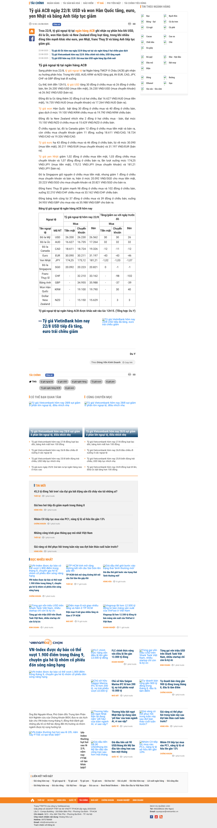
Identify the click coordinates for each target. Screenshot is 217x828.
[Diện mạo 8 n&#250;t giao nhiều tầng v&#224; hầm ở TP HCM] (83, 607)
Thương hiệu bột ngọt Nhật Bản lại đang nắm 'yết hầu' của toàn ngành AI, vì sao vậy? (124, 716)
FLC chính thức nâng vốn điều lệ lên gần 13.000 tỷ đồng (123, 654)
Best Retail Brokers (109, 785)
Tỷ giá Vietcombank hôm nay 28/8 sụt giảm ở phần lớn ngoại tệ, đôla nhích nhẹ (55, 433)
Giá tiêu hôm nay (137, 781)
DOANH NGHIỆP (123, 800)
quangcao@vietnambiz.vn (167, 811)
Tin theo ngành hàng (156, 6)
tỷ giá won (69, 387)
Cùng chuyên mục (99, 397)
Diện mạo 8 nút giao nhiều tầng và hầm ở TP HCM (82, 614)
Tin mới (40, 485)
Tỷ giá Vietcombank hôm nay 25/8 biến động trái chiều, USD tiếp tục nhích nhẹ (55, 460)
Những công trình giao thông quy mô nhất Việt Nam (63, 533)
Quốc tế (115, 726)
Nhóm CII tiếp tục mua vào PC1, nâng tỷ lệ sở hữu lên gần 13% (69, 519)
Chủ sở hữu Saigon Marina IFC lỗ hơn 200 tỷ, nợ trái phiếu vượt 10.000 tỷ (123, 686)
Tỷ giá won (45, 108)
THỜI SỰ (40, 800)
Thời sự (37, 496)
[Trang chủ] (32, 31)
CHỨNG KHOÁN (108, 800)
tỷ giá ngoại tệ (73, 70)
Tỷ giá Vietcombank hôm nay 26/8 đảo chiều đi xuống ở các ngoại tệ (54, 451)
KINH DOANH (138, 800)
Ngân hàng (53, 3)
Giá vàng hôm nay (41, 781)
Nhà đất (69, 621)
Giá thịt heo (71, 785)
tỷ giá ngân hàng (79, 381)
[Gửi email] (134, 24)
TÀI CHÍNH (83, 800)
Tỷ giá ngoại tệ (58, 781)
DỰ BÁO (50, 800)
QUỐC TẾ (72, 800)
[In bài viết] (130, 23)
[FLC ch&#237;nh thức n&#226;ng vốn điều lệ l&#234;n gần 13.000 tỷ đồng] (100, 655)
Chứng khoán (40, 524)
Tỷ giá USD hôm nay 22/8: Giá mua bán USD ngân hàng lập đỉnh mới (84, 58)
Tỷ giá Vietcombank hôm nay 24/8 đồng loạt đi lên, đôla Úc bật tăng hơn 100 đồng (112, 468)
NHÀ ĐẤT (94, 800)
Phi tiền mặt (114, 3)
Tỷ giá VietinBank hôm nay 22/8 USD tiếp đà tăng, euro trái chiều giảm (66, 326)
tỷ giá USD (73, 84)
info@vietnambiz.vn (48, 822)
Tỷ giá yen (84, 781)
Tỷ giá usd (72, 781)
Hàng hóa (38, 510)
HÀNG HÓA (61, 800)
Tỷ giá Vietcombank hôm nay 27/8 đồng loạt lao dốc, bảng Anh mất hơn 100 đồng (55, 443)
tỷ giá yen (110, 381)
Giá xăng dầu (172, 781)
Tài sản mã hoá (71, 3)
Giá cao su (93, 785)
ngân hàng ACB (85, 31)
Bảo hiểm (88, 3)
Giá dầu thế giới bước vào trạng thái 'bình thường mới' (120, 574)
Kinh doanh (34, 627)
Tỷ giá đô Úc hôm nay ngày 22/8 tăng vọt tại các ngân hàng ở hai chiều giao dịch (90, 50)
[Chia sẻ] (32, 38)
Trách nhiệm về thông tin (44, 825)
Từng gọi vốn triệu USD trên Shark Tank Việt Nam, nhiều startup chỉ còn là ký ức (45, 618)
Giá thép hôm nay (41, 785)
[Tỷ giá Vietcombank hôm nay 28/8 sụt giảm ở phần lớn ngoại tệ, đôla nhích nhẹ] (55, 419)
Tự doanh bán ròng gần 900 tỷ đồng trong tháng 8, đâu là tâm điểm (173, 684)
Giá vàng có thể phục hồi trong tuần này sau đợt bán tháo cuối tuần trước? (76, 547)
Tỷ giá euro (46, 142)
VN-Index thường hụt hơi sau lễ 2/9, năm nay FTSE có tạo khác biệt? (84, 750)
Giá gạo (82, 785)
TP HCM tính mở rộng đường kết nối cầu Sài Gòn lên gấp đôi (83, 576)
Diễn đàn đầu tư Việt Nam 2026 (135, 785)
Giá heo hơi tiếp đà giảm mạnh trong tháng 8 (59, 505)
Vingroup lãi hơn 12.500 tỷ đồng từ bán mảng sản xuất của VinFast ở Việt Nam (119, 618)
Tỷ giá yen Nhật (49, 156)
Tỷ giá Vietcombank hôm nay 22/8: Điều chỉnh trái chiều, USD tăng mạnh (86, 54)
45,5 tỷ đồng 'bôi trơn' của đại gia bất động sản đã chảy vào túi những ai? (75, 491)
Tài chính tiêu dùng (135, 3)
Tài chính (37, 3)
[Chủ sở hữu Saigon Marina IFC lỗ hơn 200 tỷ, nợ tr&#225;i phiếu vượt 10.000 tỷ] (100, 686)
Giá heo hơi (110, 781)
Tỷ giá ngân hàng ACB (50, 387)
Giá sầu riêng (58, 785)
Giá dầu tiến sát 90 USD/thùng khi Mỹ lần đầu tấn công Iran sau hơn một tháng (123, 747)
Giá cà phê (122, 781)
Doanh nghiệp (109, 627)
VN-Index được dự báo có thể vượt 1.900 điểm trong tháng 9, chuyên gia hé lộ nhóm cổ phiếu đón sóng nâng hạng (45, 585)
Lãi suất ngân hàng (155, 781)
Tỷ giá (100, 3)
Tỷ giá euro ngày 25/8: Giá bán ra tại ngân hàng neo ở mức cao (56, 468)
